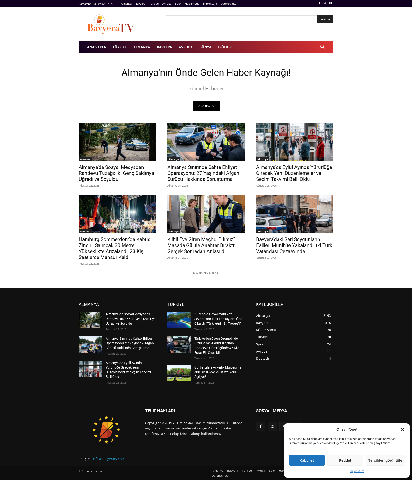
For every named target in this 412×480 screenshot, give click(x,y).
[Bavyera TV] (119, 24)
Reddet (345, 460)
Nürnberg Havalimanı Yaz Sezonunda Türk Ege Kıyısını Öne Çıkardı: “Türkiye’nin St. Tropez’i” (218, 318)
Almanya (85, 159)
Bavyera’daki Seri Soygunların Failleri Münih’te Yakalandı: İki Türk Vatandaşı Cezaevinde (294, 245)
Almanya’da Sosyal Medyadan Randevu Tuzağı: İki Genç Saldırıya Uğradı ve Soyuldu (116, 173)
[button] (402, 429)
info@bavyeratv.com (108, 458)
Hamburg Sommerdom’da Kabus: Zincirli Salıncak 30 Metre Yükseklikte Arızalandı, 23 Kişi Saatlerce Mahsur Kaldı (115, 248)
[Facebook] (320, 3)
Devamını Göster (204, 273)
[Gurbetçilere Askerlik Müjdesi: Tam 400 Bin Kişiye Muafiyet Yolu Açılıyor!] (179, 373)
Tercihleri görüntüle (385, 460)
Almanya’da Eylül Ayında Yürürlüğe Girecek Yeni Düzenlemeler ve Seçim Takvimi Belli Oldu (294, 173)
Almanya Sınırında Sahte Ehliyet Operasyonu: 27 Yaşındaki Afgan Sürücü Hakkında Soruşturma (203, 173)
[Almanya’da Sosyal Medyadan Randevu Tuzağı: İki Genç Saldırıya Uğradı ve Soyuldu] (117, 142)
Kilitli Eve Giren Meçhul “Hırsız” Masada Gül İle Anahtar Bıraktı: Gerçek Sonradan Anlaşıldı (201, 245)
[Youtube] (330, 3)
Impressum (357, 471)
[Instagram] (325, 3)
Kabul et (307, 460)
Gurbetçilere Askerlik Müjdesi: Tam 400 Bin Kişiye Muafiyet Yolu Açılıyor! (219, 372)
